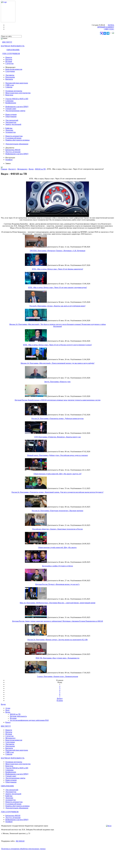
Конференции (10, 103)
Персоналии (10, 77)
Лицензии (9, 130)
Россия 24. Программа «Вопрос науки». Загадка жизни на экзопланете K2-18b (58, 640)
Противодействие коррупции (16, 83)
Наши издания (11, 114)
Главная (4, 169)
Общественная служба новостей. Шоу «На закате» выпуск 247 (58, 474)
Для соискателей (11, 120)
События (8, 87)
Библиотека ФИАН (12, 150)
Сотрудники (10, 71)
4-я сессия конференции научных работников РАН (29, 720)
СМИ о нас (9, 85)
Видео (31, 169)
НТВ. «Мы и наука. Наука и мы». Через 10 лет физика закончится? (57, 269)
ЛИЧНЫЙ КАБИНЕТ (105, 27)
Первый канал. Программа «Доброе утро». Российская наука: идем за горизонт (57, 455)
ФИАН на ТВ (40, 169)
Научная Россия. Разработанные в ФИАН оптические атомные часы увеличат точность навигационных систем (57, 400)
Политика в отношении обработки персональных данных (23, 849)
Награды (8, 59)
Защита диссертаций (13, 124)
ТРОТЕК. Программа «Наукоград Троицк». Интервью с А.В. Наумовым (57, 251)
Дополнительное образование (16, 144)
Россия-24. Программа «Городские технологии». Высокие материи (57, 511)
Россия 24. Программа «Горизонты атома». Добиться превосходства (57, 418)
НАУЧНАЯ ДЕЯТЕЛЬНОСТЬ (12, 46)
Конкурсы (9, 95)
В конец (60, 700)
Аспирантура (10, 132)
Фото (7, 710)
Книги (7, 722)
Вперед (60, 698)
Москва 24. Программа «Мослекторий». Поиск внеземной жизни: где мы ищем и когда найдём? (57, 363)
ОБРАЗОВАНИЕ (13, 50)
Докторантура (10, 122)
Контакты (9, 79)
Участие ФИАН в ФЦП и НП (16, 99)
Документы (9, 75)
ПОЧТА (111, 25)
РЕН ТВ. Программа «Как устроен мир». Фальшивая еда (57, 658)
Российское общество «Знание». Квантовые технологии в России (57, 529)
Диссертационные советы (15, 111)
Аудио (7, 708)
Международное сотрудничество (18, 93)
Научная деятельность (18, 716)
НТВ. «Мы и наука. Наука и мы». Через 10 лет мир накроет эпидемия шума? (57, 287)
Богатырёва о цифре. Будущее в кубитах (57, 566)
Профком (8, 160)
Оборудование (11, 116)
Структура (9, 63)
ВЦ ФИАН (20, 841)
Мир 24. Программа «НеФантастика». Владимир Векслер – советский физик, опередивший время (57, 603)
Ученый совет (10, 109)
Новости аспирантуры (14, 136)
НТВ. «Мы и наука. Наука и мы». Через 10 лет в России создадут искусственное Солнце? (57, 345)
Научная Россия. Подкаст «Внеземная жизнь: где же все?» (57, 584)
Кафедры (8, 128)
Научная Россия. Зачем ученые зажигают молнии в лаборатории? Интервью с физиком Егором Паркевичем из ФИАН (57, 621)
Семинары (9, 101)
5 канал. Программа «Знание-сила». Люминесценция (57, 676)
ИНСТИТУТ (7, 42)
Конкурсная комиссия (13, 69)
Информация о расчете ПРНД (16, 107)
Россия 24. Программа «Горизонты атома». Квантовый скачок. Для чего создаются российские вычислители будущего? (57, 492)
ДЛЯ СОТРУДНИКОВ (11, 53)
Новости (8, 57)
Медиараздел (22, 169)
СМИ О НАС (109, 29)
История (8, 61)
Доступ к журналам (12, 152)
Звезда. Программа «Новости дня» (57, 382)
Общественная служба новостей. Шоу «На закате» (57, 547)
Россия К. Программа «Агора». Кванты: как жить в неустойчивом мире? (57, 306)
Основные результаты (13, 91)
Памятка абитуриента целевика (17, 140)
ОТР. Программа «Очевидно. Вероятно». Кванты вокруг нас (57, 437)
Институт (12, 169)
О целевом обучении (13, 138)
